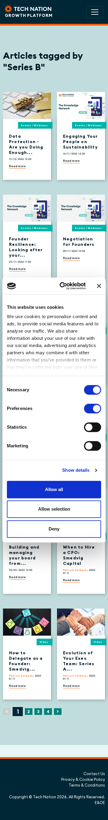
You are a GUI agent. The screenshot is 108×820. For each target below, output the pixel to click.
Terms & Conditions (87, 785)
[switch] (92, 408)
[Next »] (58, 711)
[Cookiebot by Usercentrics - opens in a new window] (63, 286)
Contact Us (94, 773)
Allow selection (54, 509)
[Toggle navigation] (94, 12)
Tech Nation (44, 796)
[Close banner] (99, 286)
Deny (54, 528)
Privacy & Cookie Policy (83, 779)
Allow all (54, 489)
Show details (75, 470)
